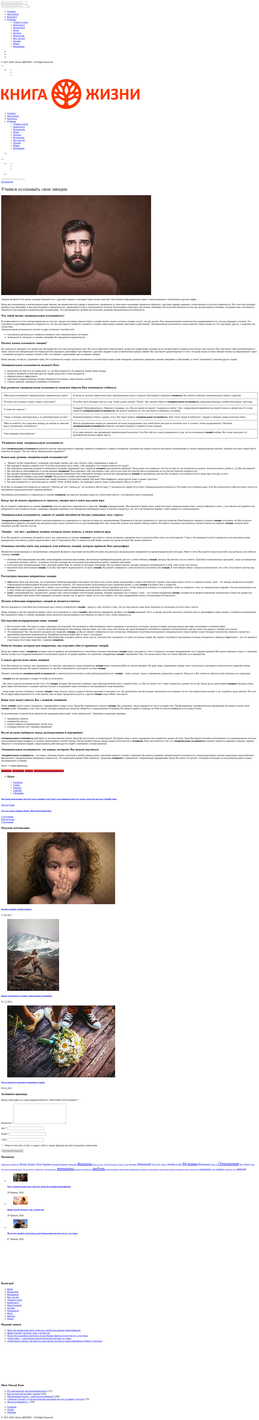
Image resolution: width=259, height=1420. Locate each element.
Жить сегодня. (98, 1164)
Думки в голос (20, 22)
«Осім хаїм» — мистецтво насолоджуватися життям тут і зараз (39, 1338)
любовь (98, 1168)
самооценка (205, 1169)
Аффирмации (6, 1164)
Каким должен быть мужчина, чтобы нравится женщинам (26, 996)
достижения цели (50, 1169)
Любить (164, 1164)
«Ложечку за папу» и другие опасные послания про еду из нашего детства (45, 1399)
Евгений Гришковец (59, 1164)
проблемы (143, 1169)
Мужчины (204, 1164)
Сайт (3, 1139)
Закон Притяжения (110, 1164)
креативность (87, 1169)
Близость (15, 1164)
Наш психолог (14, 1305)
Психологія (19, 27)
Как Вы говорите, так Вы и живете (16, 909)
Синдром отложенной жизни (11, 1169)
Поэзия (17, 41)
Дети (38, 1164)
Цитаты (17, 33)
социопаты (228, 1169)
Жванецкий (72, 1164)
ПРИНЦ (247, 1164)
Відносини (18, 35)
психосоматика (153, 1169)
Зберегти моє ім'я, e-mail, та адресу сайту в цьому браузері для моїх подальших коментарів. (51, 1145)
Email (5, 1134)
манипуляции (124, 1169)
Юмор (16, 44)
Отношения (18, 771)
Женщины (84, 1164)
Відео (16, 30)
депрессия (6, 771)
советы (220, 1169)
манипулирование (112, 1169)
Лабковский (144, 1164)
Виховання (18, 46)
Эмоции (29, 771)
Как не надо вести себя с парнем (23, 1393)
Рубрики (11, 19)
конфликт (78, 1169)
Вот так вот (19, 38)
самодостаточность (191, 1169)
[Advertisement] (16, 1263)
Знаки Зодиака (123, 1164)
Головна (11, 11)
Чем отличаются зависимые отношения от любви (23, 1082)
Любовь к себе (174, 1164)
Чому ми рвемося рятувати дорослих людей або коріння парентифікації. (39, 1186)
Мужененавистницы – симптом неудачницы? (30, 1396)
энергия (241, 1169)
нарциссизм (134, 1169)
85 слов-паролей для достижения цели (26, 1391)
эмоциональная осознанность (49, 771)
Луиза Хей (156, 1164)
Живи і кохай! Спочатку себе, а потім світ (25, 1209)
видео (31, 1169)
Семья (252, 1164)
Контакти (12, 17)
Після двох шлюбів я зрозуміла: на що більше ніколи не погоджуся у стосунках (42, 1233)
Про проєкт (13, 14)
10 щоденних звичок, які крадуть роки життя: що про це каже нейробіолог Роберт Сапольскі (54, 1341)
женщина (65, 1168)
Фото (10, 1313)
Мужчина (190, 1164)
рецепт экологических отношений (171, 1169)
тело (234, 1169)
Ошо (241, 1164)
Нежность (214, 1164)
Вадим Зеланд (27, 1164)
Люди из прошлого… (18, 1402)
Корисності (19, 25)
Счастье (25, 1169)
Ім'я (4, 1128)
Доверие (46, 1164)
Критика (132, 1164)
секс (213, 1169)
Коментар (7, 1123)
